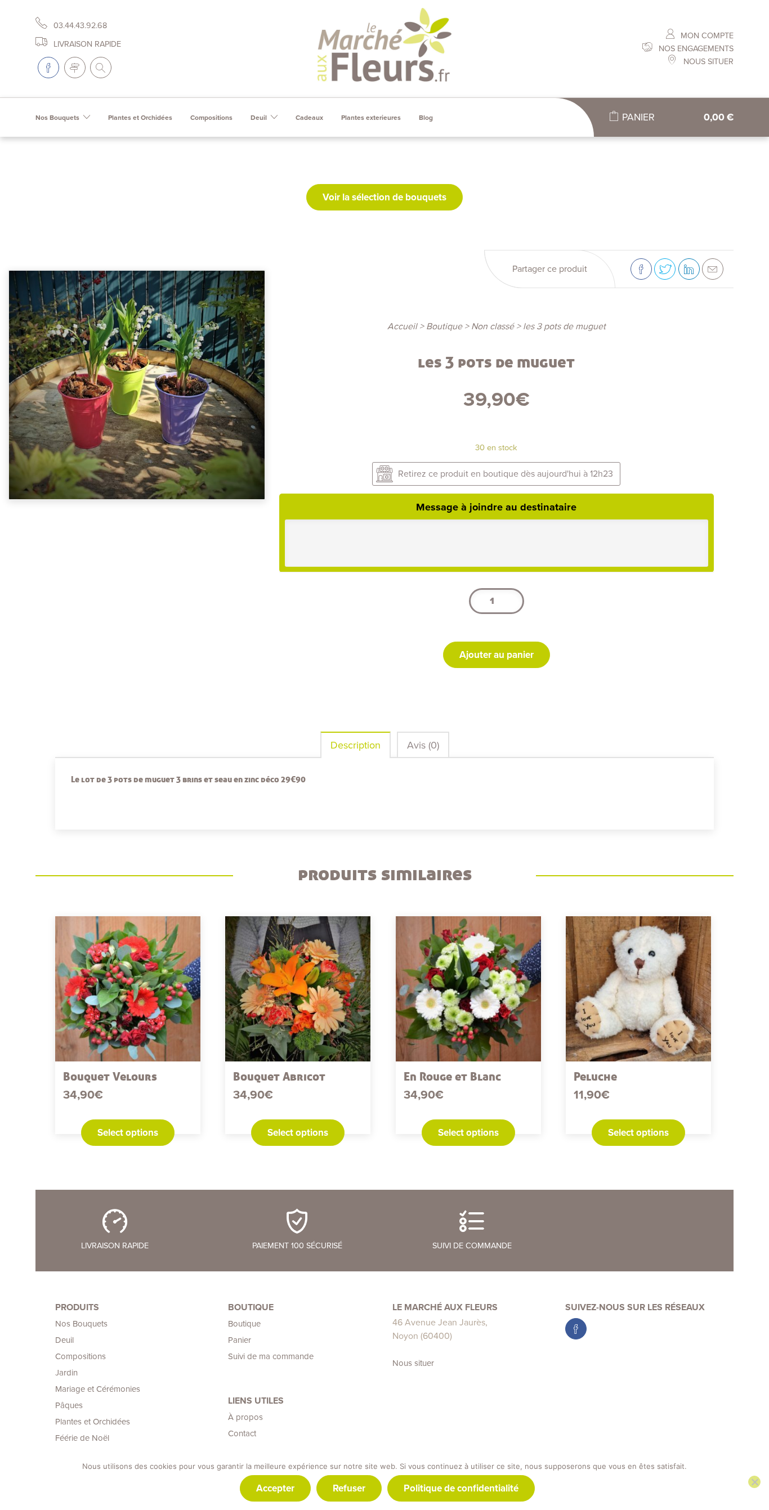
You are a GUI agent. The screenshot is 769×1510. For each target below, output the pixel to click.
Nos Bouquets (57, 118)
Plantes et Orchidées (140, 118)
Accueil (402, 326)
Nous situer (707, 61)
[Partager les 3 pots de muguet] (641, 269)
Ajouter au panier (496, 655)
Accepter (275, 1488)
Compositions (211, 118)
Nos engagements (695, 48)
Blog (426, 118)
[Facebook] (48, 67)
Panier (239, 1340)
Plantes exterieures (371, 118)
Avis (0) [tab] (423, 745)
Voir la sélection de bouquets (384, 197)
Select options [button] (127, 1133)
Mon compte (706, 36)
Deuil (259, 118)
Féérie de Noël (82, 1438)
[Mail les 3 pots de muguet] (712, 269)
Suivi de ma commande (271, 1356)
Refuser (349, 1488)
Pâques (69, 1405)
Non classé (492, 326)
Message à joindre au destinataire (496, 507)
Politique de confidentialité (461, 1488)
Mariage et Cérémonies (97, 1389)
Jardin (66, 1373)
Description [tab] (355, 745)
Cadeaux (309, 118)
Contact (242, 1433)
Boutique (444, 326)
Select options (638, 1133)
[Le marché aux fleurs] (384, 48)
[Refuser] (754, 1482)
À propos (245, 1417)
